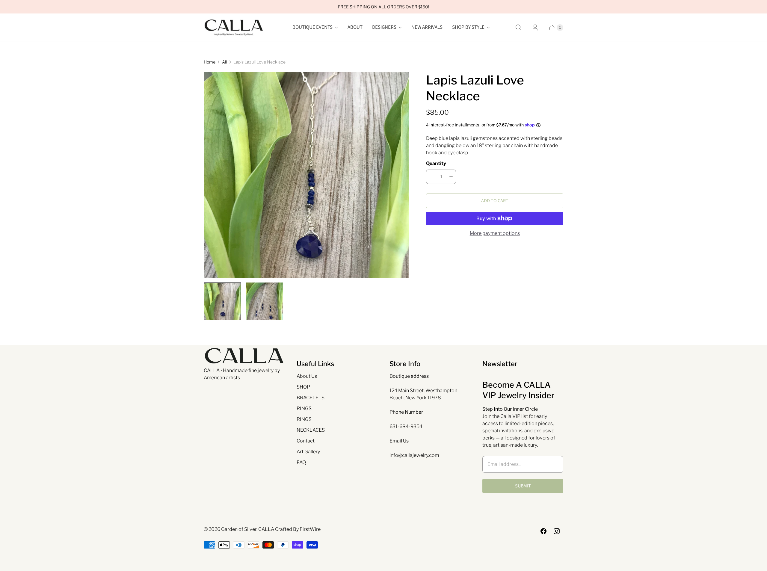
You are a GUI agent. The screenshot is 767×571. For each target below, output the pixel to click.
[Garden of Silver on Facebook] (543, 531)
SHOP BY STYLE (468, 27)
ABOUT (355, 27)
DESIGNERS (384, 27)
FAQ (301, 462)
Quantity (436, 163)
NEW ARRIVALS (427, 27)
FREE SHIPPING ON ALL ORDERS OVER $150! (383, 6)
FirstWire (310, 529)
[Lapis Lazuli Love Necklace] (306, 175)
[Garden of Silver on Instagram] (556, 531)
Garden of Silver (238, 529)
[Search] (518, 27)
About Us (307, 376)
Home (209, 61)
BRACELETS (310, 398)
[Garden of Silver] (234, 27)
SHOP (303, 387)
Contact (306, 441)
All (224, 61)
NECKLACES (311, 430)
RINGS (304, 408)
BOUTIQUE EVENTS (312, 27)
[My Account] (535, 27)
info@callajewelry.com (414, 455)
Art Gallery (308, 451)
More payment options (495, 233)
